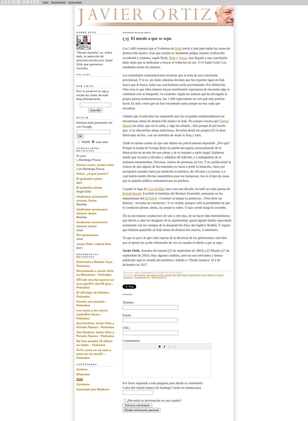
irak (135, 275)
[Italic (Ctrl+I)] (164, 346)
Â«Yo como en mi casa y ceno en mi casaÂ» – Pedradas (93, 353)
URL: (126, 328)
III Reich (151, 198)
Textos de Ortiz (58, 2)
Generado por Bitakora (92, 389)
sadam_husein (164, 275)
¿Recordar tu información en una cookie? (154, 400)
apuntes (142, 275)
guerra (153, 275)
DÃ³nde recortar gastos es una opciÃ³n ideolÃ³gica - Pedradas (95, 283)
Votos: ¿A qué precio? (92, 173)
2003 (179, 275)
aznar (203, 275)
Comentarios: (131, 340)
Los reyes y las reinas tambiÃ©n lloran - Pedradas (92, 314)
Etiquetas (83, 374)
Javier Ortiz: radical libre (93, 244)
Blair (172, 58)
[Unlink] (174, 346)
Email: (127, 315)
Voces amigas (75, 2)
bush (184, 275)
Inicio (45, 2)
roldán (210, 275)
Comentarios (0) (142, 277)
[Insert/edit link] (169, 346)
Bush (178, 48)
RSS (79, 379)
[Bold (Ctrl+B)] (159, 346)
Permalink (128, 277)
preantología (194, 275)
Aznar (183, 58)
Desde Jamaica (99, 21)
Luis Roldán (156, 189)
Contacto (83, 384)
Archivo (82, 369)
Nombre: (128, 302)
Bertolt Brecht (132, 193)
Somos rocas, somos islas (95, 165)
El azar (81, 155)
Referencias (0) (159, 277)
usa (148, 275)
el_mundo (218, 275)
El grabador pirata (89, 178)
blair (174, 275)
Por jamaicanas (87, 235)
